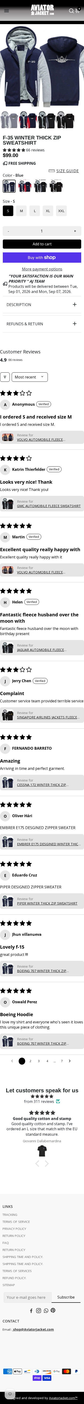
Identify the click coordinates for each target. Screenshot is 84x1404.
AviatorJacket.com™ (63, 1398)
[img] (42, 1096)
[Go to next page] (71, 1061)
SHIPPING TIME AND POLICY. (23, 1257)
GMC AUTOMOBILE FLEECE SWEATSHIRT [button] (49, 506)
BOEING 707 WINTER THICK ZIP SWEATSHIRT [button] (41, 971)
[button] (14, 150)
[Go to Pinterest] (53, 1311)
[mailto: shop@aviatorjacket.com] (12, 1329)
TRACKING (10, 1215)
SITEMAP (9, 1285)
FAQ (6, 1243)
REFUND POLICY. (14, 1278)
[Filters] (5, 377)
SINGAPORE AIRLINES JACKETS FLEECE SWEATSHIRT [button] (47, 717)
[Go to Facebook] (31, 1311)
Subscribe (66, 1297)
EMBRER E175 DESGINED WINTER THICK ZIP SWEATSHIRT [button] (48, 844)
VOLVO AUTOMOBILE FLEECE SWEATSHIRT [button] (40, 439)
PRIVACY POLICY (14, 1229)
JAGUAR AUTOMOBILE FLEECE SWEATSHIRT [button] (40, 650)
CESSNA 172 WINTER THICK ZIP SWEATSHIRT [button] (41, 784)
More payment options (42, 269)
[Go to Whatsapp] (46, 1311)
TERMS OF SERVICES (17, 1271)
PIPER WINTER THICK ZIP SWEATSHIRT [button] (47, 903)
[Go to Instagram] (39, 1311)
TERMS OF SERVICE (16, 1222)
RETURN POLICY (14, 1236)
